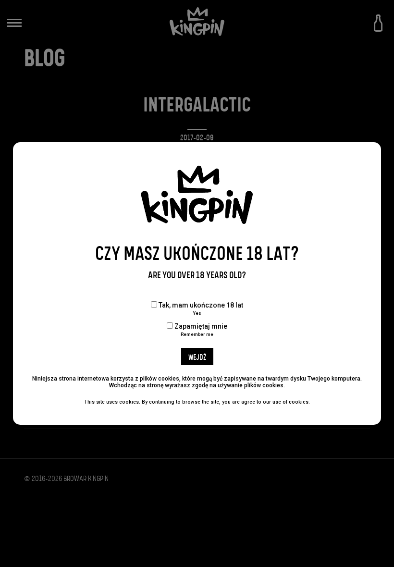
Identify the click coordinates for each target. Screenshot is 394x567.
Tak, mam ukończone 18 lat (200, 308)
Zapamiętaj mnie (200, 329)
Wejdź (197, 357)
